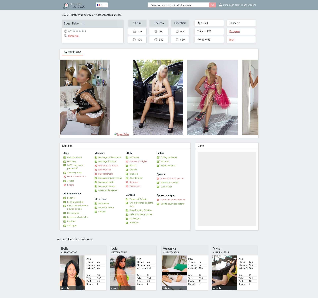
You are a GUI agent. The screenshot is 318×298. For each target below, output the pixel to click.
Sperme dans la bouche (172, 178)
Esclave (133, 169)
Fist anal (165, 161)
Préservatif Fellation (139, 199)
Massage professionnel (109, 157)
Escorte (71, 198)
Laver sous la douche (77, 217)
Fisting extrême (168, 165)
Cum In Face (166, 186)
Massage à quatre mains (110, 178)
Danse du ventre (106, 207)
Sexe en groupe (74, 172)
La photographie (75, 202)
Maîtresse (134, 157)
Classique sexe (74, 157)
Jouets (70, 181)
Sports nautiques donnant (173, 199)
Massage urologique (108, 165)
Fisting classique (169, 157)
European (234, 31)
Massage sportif (106, 182)
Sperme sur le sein (169, 182)
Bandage (134, 182)
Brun (231, 39)
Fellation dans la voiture (141, 214)
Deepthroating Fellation (141, 210)
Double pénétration (76, 176)
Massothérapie (105, 174)
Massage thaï (104, 169)
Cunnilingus (135, 218)
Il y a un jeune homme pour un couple (77, 207)
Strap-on (134, 174)
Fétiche (70, 185)
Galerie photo (72, 52)
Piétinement (135, 186)
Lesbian (102, 211)
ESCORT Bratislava (72, 15)
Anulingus (72, 225)
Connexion (239, 5)
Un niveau (72, 161)
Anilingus (134, 222)
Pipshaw (71, 221)
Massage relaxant (106, 186)
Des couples (73, 213)
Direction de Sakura (107, 190)
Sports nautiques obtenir (172, 204)
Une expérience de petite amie (141, 204)
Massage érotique (107, 161)
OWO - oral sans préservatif (75, 167)
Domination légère (138, 161)
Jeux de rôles (136, 178)
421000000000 (77, 31)
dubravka (89, 15)
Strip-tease (103, 203)
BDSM (132, 165)
